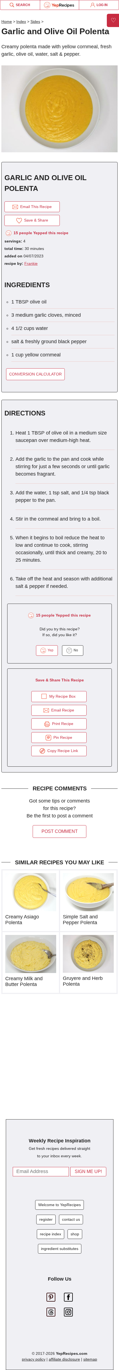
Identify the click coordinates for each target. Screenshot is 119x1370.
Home (6, 21)
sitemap (90, 1359)
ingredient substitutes (59, 1248)
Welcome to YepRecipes (59, 1205)
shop (75, 1234)
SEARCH (22, 5)
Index (21, 21)
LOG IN (101, 5)
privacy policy (33, 1359)
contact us (71, 1219)
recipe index (50, 1234)
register (46, 1219)
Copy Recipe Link (61, 750)
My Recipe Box (62, 696)
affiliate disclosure (64, 1359)
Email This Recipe (35, 206)
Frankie (31, 263)
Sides (35, 21)
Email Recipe (61, 710)
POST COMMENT (60, 831)
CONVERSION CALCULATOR (35, 374)
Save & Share (35, 220)
